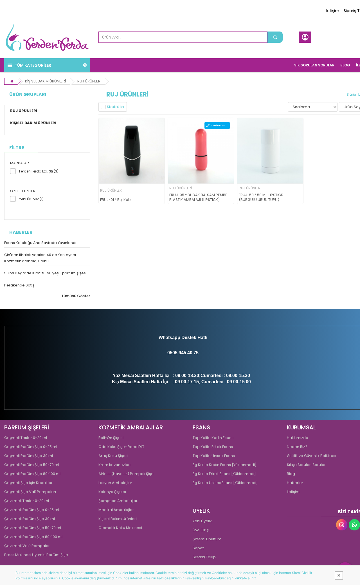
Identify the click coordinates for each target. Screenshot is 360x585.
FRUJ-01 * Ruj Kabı (116, 200)
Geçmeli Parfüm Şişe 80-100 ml (32, 473)
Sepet (198, 548)
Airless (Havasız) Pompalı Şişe (126, 473)
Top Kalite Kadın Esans (213, 437)
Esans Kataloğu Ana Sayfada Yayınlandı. (40, 242)
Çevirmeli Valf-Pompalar (27, 545)
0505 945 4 (178, 352)
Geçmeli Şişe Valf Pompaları (30, 491)
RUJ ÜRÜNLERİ (89, 81)
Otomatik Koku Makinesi (120, 527)
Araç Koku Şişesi (113, 455)
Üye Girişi (201, 530)
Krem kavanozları (114, 464)
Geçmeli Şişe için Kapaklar (28, 482)
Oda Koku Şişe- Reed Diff (121, 446)
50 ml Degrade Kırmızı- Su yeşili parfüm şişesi (45, 273)
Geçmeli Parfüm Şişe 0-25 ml (30, 446)
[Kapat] (339, 575)
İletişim (332, 11)
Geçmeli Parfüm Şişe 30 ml (28, 455)
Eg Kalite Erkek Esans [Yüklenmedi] (224, 473)
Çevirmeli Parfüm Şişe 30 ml (29, 518)
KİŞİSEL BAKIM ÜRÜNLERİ (45, 81)
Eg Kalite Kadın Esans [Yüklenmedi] (224, 464)
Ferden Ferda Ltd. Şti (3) (38, 171)
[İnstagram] (341, 524)
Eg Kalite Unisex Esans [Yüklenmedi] (225, 482)
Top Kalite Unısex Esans (214, 455)
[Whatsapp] (354, 524)
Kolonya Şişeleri (112, 491)
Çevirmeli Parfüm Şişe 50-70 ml (32, 527)
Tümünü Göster (75, 296)
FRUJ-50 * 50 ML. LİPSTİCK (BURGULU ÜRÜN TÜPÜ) (261, 197)
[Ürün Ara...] (275, 37)
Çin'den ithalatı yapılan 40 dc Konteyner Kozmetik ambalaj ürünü (40, 258)
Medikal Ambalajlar (116, 509)
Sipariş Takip (204, 557)
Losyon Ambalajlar (115, 482)
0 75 (194, 352)
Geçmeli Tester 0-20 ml (25, 437)
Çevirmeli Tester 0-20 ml (26, 500)
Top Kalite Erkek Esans (213, 446)
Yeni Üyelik (202, 521)
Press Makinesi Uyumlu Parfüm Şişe (36, 554)
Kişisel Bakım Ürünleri (117, 518)
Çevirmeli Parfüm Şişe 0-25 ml (31, 509)
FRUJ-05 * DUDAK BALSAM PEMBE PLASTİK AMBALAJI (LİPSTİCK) (198, 197)
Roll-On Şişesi (110, 437)
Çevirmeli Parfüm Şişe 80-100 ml (33, 536)
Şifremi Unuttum (207, 539)
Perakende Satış (19, 285)
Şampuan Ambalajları (118, 500)
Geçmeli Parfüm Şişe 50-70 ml (31, 464)
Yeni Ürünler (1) (31, 199)
